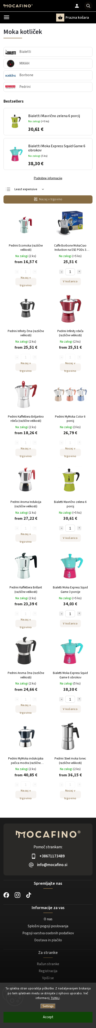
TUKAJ (55, 998)
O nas (48, 919)
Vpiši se (48, 978)
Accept (48, 1017)
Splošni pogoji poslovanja (48, 926)
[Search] (88, 6)
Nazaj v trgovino (50, 199)
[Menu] (6, 17)
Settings (48, 1006)
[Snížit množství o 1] (61, 272)
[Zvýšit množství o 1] (79, 272)
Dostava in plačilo (48, 940)
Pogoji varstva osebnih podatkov (48, 933)
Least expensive (25, 189)
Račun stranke (48, 964)
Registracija (48, 971)
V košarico (70, 281)
